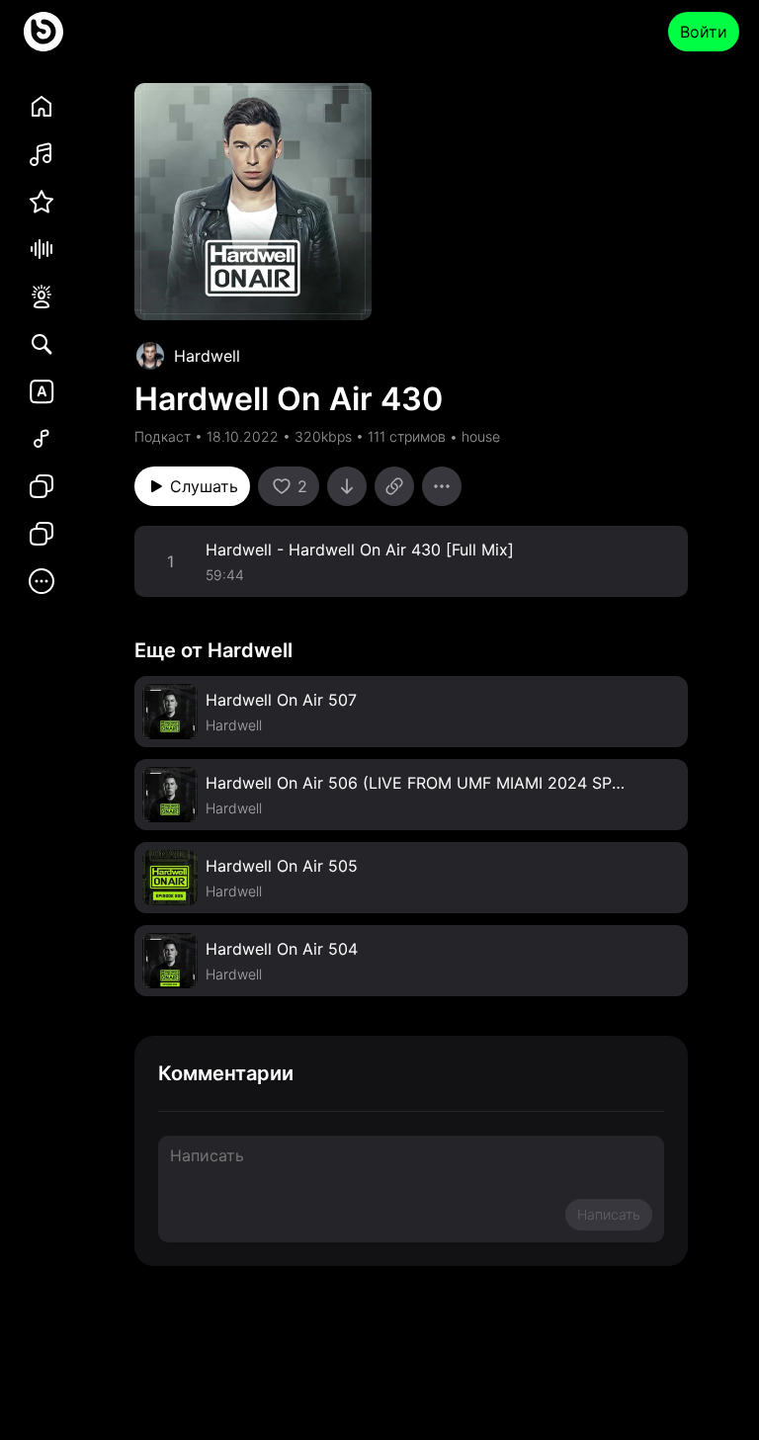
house (481, 436)
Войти (703, 32)
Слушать (204, 486)
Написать (608, 1214)
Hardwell (207, 356)
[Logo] (43, 31)
